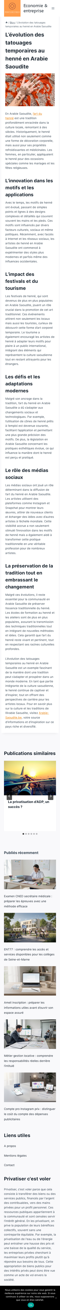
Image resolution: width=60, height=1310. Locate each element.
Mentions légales (15, 1155)
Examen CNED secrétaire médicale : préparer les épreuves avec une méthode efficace (28, 901)
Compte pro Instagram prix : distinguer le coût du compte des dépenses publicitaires (29, 1114)
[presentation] (30, 778)
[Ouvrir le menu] (53, 8)
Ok (30, 1305)
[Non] (56, 1298)
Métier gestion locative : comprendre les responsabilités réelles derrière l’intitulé (28, 1061)
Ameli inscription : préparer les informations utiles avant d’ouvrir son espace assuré (28, 1007)
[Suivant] (50, 796)
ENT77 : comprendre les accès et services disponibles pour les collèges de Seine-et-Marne (29, 954)
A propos (10, 1146)
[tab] (23, 834)
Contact (9, 1165)
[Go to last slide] (9, 796)
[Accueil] (6, 22)
